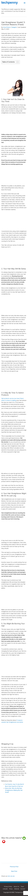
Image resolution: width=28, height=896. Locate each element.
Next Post (14, 871)
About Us (16, 886)
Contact (23, 889)
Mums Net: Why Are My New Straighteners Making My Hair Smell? (14, 790)
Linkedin (5, 889)
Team (22, 886)
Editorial (16, 889)
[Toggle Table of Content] (16, 62)
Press (11, 889)
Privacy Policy (8, 886)
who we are (11, 876)
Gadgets (14, 27)
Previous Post (14, 866)
